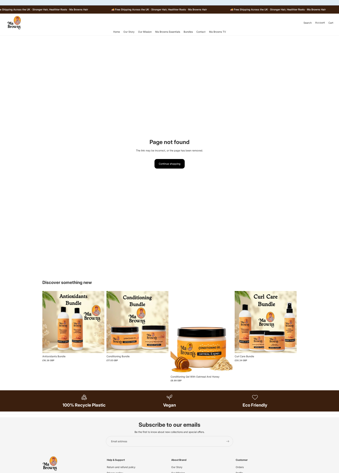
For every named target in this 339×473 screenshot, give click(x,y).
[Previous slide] (176, 332)
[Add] (99, 348)
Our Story (176, 467)
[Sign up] (227, 441)
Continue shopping (169, 163)
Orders (240, 467)
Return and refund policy (121, 467)
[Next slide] (227, 332)
